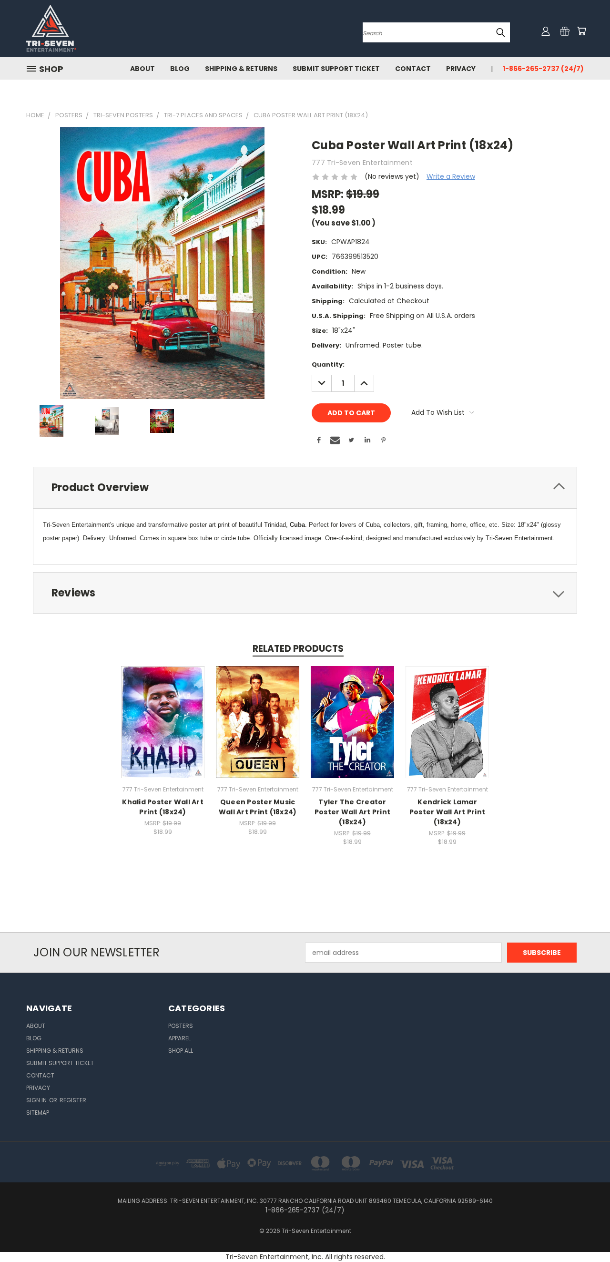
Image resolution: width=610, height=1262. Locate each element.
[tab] (305, 487)
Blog (180, 68)
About (142, 68)
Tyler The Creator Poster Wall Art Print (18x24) (352, 812)
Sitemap (37, 1112)
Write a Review (451, 176)
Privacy (461, 68)
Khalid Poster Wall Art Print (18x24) (162, 807)
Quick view (163, 712)
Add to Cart (162, 729)
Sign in (37, 1100)
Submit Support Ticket (336, 68)
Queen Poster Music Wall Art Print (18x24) (258, 807)
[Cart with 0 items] (581, 31)
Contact (413, 68)
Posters (180, 1026)
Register (73, 1100)
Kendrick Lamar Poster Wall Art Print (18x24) (447, 812)
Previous (585, 1232)
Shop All (180, 1051)
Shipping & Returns (241, 68)
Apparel (179, 1038)
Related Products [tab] (298, 648)
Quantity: (328, 364)
